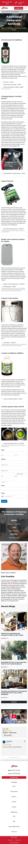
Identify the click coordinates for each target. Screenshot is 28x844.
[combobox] (2, 496)
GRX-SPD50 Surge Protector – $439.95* (13, 229)
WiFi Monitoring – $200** (9, 286)
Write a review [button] (7, 735)
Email (3, 485)
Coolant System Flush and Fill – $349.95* (13, 443)
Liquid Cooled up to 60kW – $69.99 (12, 84)
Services (7, 12)
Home (2, 12)
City (2, 476)
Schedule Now (18, 8)
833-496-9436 (16, 773)
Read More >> (4, 638)
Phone (3, 493)
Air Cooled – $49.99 (8, 82)
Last (16, 455)
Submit (4, 501)
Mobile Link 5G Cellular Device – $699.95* (14, 284)
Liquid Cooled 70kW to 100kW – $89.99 (13, 87)
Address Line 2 (4, 470)
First (2, 455)
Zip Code (3, 482)
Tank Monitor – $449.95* (9, 342)
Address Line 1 (4, 465)
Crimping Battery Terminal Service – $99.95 (14, 173)
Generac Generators (14, 585)
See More (14, 702)
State (16, 476)
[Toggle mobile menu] (25, 8)
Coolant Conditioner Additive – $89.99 (12, 399)
